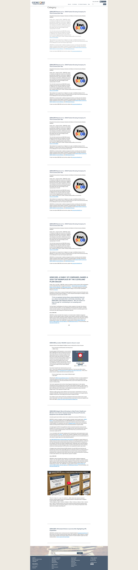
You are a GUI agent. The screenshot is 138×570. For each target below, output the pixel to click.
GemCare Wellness (59, 48)
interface (60, 434)
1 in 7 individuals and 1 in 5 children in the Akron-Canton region (70, 370)
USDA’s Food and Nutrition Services (62, 377)
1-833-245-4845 (95, 1)
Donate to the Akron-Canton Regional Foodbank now (67, 399)
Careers (53, 568)
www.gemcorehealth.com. (54, 466)
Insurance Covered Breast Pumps (75, 560)
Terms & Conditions (34, 566)
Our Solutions (74, 4)
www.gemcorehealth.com (77, 51)
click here (56, 289)
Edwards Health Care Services (80, 47)
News (89, 4)
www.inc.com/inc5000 (54, 37)
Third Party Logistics (73, 562)
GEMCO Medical (53, 48)
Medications (72, 566)
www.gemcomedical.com (82, 533)
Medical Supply (73, 561)
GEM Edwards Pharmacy (69, 48)
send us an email (93, 560)
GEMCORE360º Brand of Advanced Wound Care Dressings (62, 439)
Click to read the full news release (62, 536)
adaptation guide (72, 423)
